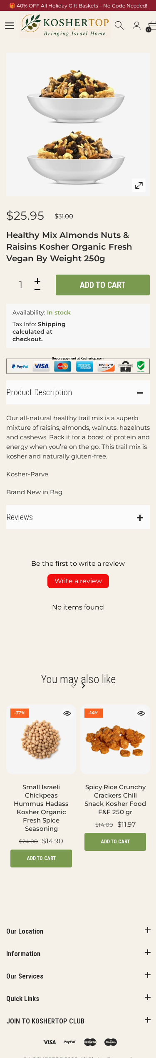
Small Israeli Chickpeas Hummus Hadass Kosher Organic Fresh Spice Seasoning (41, 808)
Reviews (19, 517)
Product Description (39, 392)
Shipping (52, 324)
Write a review (78, 581)
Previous (72, 685)
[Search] (119, 25)
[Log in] (136, 25)
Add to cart (103, 285)
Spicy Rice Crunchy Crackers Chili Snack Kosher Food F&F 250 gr (115, 799)
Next (83, 685)
